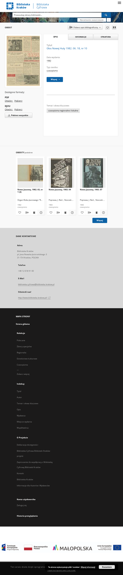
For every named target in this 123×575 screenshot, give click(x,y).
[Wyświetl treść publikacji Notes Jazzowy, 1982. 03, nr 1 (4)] (33, 212)
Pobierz (18, 100)
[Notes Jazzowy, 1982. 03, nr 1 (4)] (30, 173)
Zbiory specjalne (24, 346)
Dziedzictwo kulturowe (27, 358)
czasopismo (52, 70)
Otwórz (9, 100)
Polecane (21, 340)
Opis (19, 409)
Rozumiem (107, 567)
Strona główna (23, 324)
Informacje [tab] (80, 37)
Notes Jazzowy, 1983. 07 (91, 189)
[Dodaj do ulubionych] (107, 27)
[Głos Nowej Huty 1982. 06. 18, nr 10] (23, 61)
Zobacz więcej (23, 374)
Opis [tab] (55, 37)
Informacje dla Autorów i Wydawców (33, 485)
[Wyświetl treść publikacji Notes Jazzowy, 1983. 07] (96, 212)
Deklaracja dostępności (27, 444)
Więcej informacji (88, 567)
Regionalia (21, 352)
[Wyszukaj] (106, 14)
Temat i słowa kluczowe (27, 403)
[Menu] (119, 2)
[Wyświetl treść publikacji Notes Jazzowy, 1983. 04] (65, 212)
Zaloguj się (22, 505)
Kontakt (20, 473)
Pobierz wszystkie (19, 115)
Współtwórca (23, 427)
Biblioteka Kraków (25, 479)
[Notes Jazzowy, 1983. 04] (61, 173)
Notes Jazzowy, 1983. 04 (60, 189)
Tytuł (19, 391)
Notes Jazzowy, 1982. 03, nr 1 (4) (30, 190)
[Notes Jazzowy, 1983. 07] (92, 173)
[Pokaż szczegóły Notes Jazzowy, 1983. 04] (71, 212)
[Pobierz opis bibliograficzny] (26, 212)
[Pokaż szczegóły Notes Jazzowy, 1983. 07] (103, 212)
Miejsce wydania (24, 421)
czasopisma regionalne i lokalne (63, 110)
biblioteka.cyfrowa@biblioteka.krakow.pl (36, 284)
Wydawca (21, 415)
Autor (19, 397)
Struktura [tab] (106, 37)
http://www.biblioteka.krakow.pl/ (33, 297)
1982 (49, 60)
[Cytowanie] (114, 27)
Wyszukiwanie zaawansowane (92, 20)
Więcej (100, 220)
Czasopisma (22, 364)
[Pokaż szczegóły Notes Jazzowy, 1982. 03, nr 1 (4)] (40, 212)
